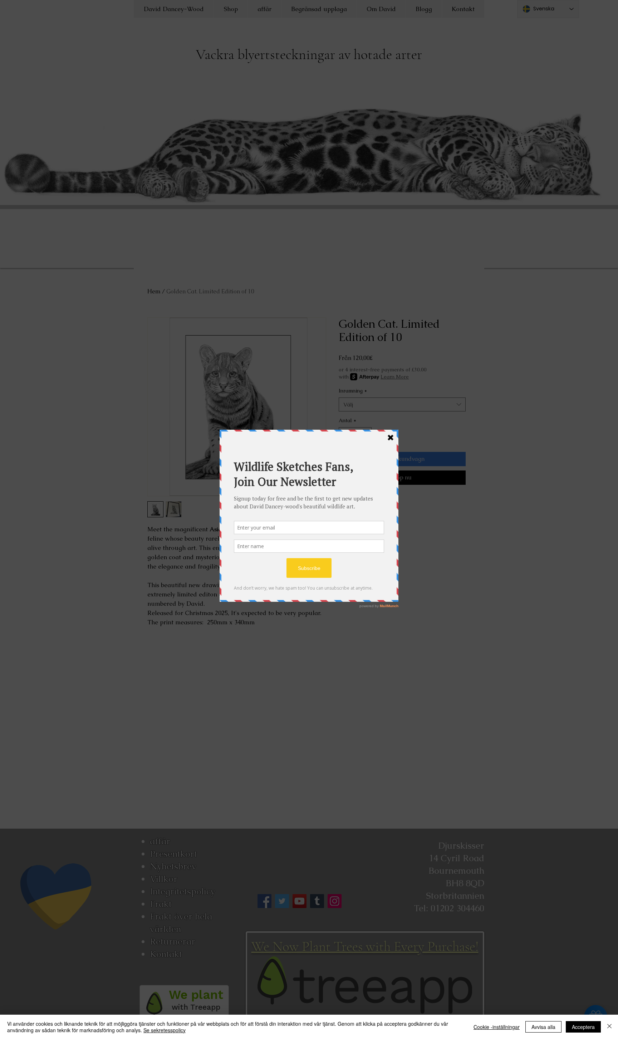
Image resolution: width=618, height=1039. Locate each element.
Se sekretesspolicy (164, 1030)
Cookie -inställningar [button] (497, 1026)
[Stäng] (609, 1026)
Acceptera (583, 1026)
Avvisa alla (543, 1026)
